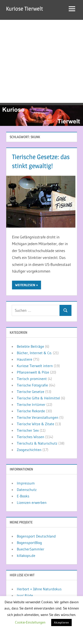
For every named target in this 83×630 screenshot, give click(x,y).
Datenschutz (27, 489)
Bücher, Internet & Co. (34, 353)
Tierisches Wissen (30, 436)
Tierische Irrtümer (31, 404)
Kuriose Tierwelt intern (35, 365)
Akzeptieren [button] (61, 622)
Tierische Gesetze (30, 391)
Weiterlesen (25, 285)
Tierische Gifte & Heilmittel (38, 398)
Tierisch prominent (32, 378)
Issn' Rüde (25, 595)
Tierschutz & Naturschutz (37, 443)
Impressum (26, 483)
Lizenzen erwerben (32, 502)
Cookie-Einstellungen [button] (30, 622)
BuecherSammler (30, 549)
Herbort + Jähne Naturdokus (39, 589)
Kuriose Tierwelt (24, 8)
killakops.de (26, 555)
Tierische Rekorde (31, 411)
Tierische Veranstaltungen (37, 417)
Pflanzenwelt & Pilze (33, 372)
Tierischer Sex (28, 430)
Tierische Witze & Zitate (35, 424)
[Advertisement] (41, 61)
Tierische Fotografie (32, 385)
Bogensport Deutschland (36, 536)
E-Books (23, 496)
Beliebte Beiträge (30, 346)
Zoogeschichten (29, 449)
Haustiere (24, 359)
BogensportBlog (29, 542)
